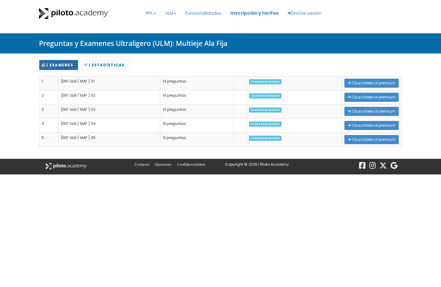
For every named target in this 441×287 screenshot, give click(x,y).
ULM (169, 13)
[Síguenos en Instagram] (372, 166)
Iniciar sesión (307, 13)
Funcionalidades (203, 13)
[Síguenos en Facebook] (362, 166)
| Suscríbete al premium (373, 83)
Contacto (142, 164)
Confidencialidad (191, 164)
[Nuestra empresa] (394, 166)
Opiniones (163, 164)
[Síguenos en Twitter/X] (383, 166)
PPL (149, 13)
